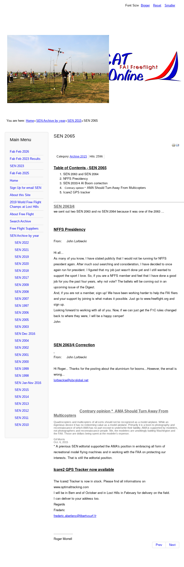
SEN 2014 (22, 397)
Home (30, 120)
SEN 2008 (22, 292)
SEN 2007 (22, 299)
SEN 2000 (22, 362)
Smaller (170, 5)
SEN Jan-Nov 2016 (28, 383)
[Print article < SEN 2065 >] (173, 146)
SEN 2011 (22, 418)
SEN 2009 (22, 285)
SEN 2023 (17, 166)
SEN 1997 (22, 305)
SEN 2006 (22, 312)
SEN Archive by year (50, 120)
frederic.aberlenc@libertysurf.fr (75, 515)
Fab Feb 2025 (19, 173)
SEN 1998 (22, 375)
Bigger (145, 5)
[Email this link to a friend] (177, 146)
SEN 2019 (22, 257)
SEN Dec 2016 (25, 334)
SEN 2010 (22, 425)
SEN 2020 (22, 264)
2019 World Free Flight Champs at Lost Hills (25, 204)
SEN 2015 (74, 120)
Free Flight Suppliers (24, 228)
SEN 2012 (22, 410)
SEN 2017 (22, 277)
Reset (157, 5)
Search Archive (20, 221)
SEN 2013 (22, 403)
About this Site (20, 195)
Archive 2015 (78, 156)
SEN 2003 (22, 327)
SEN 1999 (22, 368)
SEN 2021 (22, 250)
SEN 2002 (22, 347)
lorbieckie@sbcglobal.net (71, 380)
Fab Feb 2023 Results (25, 159)
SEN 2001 (22, 355)
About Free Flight (22, 214)
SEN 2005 (22, 320)
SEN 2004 (22, 340)
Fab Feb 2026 (19, 151)
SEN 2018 (22, 270)
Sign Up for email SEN (25, 188)
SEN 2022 (22, 242)
